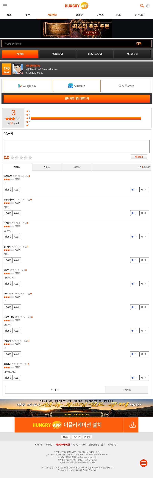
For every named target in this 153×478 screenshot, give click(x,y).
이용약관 (49, 444)
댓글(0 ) (8, 189)
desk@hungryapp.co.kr (87, 457)
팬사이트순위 (57, 54)
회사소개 (38, 444)
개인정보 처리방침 (63, 444)
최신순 (17, 167)
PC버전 (76, 436)
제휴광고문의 (113, 444)
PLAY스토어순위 (95, 54)
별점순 (77, 167)
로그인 (66, 436)
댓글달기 (16, 189)
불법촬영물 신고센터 (96, 444)
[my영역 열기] (5, 5)
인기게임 (20, 54)
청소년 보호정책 (79, 444)
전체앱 (87, 436)
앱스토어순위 (132, 54)
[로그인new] (148, 5)
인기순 (47, 167)
